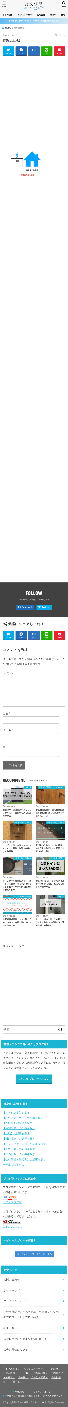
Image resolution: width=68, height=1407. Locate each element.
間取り (53, 15)
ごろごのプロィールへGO (34, 1078)
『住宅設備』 (10, 1373)
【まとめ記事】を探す (16, 1112)
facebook (27, 607)
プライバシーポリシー (17, 1301)
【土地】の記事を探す (16, 1133)
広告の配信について (15, 1349)
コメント (8, 673)
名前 (6, 713)
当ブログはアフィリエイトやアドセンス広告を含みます (34, 21)
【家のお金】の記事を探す (19, 1154)
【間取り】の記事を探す (18, 1122)
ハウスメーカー (25, 15)
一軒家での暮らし (13, 1164)
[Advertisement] (34, 98)
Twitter (46, 607)
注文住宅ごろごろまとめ (32, 1402)
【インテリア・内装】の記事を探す (24, 1143)
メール (8, 730)
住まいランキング (13, 1226)
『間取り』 (54, 1369)
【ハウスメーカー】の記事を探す (23, 1117)
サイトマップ (11, 1290)
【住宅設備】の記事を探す (19, 1128)
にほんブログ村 (12, 1202)
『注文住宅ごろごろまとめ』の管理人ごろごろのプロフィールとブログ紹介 (31, 1314)
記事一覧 (8, 1327)
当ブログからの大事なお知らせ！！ (25, 1338)
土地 (63, 15)
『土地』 (25, 1373)
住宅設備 (41, 15)
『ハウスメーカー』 (34, 1369)
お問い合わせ (11, 1279)
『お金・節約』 (39, 1377)
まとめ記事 (8, 15)
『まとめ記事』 (11, 1369)
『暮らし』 (16, 1381)
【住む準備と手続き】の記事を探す (24, 1159)
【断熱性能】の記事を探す (19, 1138)
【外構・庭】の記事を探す (19, 1148)
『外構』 (23, 1377)
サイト (7, 746)
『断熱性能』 (40, 1373)
